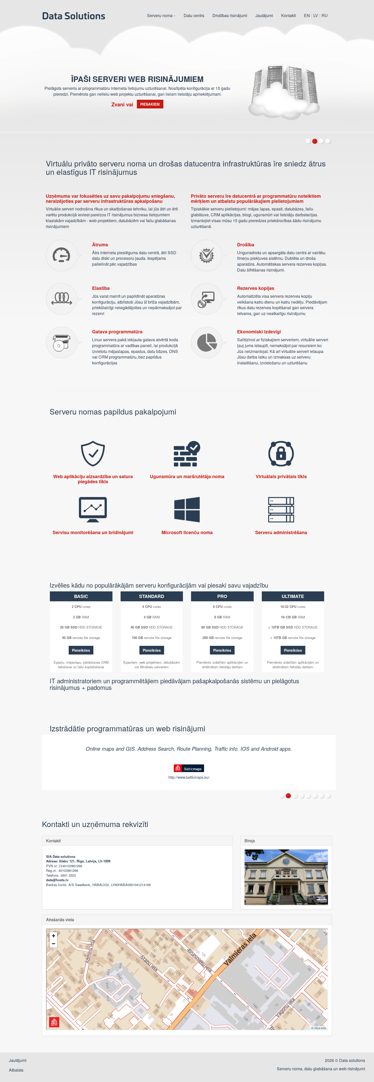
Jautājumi (264, 15)
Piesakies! (150, 104)
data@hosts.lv (57, 879)
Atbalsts (16, 1070)
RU (325, 15)
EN (307, 15)
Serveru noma (160, 15)
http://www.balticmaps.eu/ (188, 777)
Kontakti (288, 15)
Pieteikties (81, 650)
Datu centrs (194, 15)
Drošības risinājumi (229, 15)
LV (315, 15)
